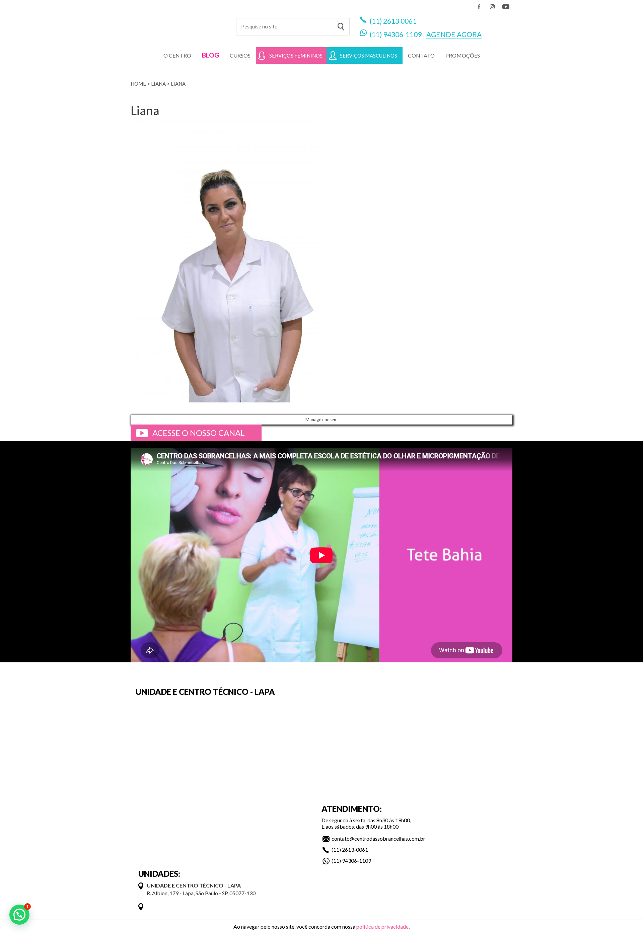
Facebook (479, 7)
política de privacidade (382, 926)
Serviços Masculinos (368, 56)
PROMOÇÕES (462, 55)
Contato (421, 55)
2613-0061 (355, 849)
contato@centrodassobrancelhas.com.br (378, 838)
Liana (158, 84)
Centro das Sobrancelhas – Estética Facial (178, 23)
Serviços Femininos (296, 56)
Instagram (492, 7)
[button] (19, 915)
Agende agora (454, 34)
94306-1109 (402, 34)
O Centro (177, 55)
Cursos (240, 55)
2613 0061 (400, 21)
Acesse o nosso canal (198, 433)
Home (138, 84)
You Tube (506, 7)
